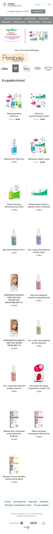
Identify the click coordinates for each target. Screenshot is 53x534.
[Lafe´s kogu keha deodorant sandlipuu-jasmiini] (14, 382)
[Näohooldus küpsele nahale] (38, 154)
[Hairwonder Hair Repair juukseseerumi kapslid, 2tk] (39, 383)
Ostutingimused (19, 502)
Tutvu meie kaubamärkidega (26, 50)
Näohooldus (6, 22)
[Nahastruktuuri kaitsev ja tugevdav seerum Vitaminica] (38, 201)
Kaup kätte (33, 502)
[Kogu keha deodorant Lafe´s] (14, 246)
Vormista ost (38, 11)
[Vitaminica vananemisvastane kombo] (38, 109)
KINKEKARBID (34, 22)
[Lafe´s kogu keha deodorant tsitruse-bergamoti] (38, 336)
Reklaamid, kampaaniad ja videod (18, 505)
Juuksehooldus (30, 19)
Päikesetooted (19, 22)
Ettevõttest (44, 502)
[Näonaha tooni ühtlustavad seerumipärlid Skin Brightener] (14, 428)
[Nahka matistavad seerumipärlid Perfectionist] (39, 428)
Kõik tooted (46, 22)
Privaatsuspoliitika (41, 505)
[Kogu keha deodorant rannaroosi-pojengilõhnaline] (38, 291)
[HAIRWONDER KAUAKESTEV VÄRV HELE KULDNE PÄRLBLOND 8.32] (14, 337)
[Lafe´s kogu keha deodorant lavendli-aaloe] (38, 246)
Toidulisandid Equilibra (13, 19)
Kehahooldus (44, 19)
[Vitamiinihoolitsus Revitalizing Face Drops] (14, 201)
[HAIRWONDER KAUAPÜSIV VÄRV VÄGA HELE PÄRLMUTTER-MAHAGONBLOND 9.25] (14, 292)
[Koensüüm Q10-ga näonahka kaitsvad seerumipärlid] (14, 473)
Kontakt (8, 502)
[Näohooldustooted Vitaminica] (14, 109)
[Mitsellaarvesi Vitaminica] (14, 156)
